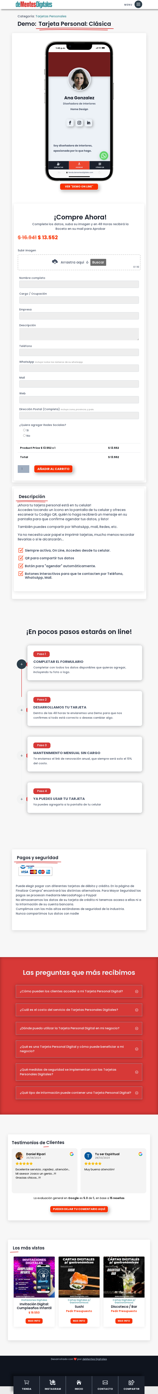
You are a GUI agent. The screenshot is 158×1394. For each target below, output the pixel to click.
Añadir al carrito (53, 469)
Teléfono (25, 346)
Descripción (27, 325)
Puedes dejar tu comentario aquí (79, 1209)
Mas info (34, 1320)
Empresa (25, 309)
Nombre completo (32, 278)
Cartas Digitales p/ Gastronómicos (34, 1301)
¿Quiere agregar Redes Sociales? (42, 425)
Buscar (98, 262)
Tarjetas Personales (50, 16)
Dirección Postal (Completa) (56, 409)
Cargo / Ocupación (33, 294)
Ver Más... (22, 918)
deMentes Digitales (94, 1359)
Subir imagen (27, 250)
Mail (22, 378)
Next (146, 1292)
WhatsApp (51, 362)
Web (22, 393)
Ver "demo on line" (79, 186)
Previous (12, 1292)
